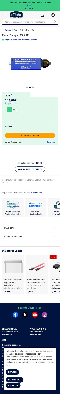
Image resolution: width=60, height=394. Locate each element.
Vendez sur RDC (37, 332)
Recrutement (36, 334)
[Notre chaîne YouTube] (35, 315)
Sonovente (51, 142)
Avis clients (7, 334)
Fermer (30, 8)
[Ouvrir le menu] (4, 14)
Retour (8, 30)
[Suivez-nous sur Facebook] (15, 315)
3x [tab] (9, 109)
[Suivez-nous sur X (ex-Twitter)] (25, 315)
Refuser (12, 372)
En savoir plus (36, 193)
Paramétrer (14, 380)
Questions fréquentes (11, 345)
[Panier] (53, 15)
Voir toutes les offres (30, 169)
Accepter (13, 385)
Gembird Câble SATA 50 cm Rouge (36, 281)
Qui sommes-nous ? (11, 332)
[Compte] (42, 15)
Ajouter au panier (30, 135)
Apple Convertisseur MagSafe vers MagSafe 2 (12, 282)
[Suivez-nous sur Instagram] (44, 315)
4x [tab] (14, 109)
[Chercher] (54, 21)
